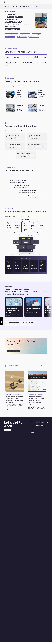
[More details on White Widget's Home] (7, 2)
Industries (27, 2)
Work (17, 2)
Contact (32, 432)
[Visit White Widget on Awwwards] (1, 324)
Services (21, 2)
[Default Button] (48, 307)
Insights (38, 2)
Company (33, 2)
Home (32, 421)
